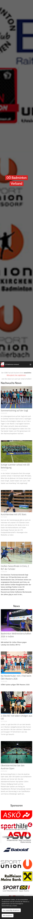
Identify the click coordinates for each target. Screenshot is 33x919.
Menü (30, 364)
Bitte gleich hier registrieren (16, 375)
